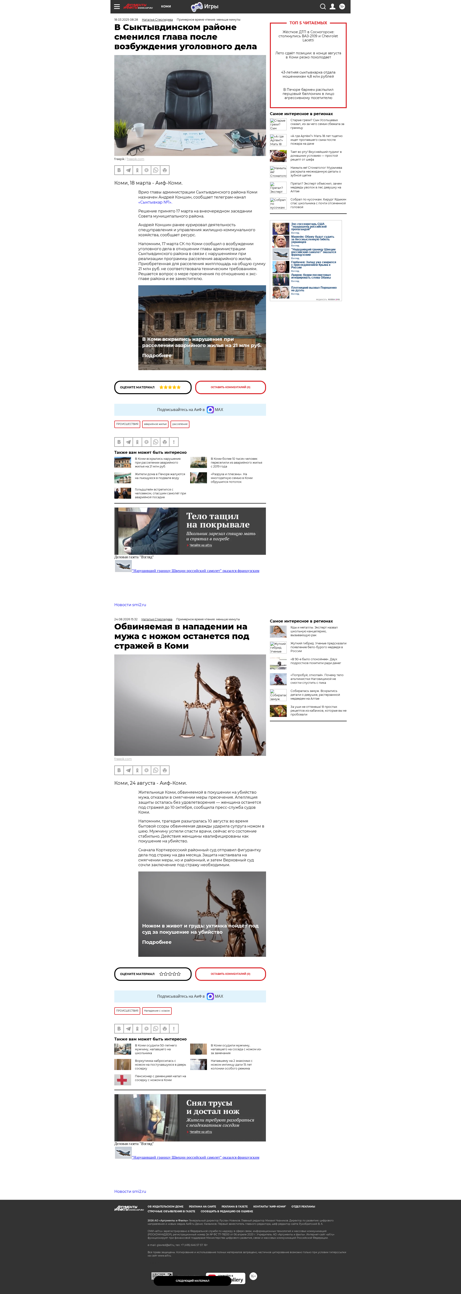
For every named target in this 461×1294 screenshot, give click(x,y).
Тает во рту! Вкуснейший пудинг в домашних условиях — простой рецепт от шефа (316, 155)
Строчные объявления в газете (171, 1211)
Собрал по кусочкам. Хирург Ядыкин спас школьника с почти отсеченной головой (318, 203)
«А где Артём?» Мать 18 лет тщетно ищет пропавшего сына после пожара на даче (317, 139)
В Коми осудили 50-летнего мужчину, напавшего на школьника (156, 1049)
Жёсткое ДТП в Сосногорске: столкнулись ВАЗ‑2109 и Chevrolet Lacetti (308, 36)
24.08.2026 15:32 (126, 619)
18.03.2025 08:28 (126, 19)
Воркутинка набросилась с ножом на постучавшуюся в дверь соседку (160, 1064)
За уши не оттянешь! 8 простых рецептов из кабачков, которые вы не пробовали (318, 710)
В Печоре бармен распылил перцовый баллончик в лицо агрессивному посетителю (308, 94)
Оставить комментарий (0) (230, 387)
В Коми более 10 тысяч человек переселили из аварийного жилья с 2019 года (236, 462)
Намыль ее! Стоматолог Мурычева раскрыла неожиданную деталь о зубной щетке (316, 171)
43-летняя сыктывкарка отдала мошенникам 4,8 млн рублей (308, 74)
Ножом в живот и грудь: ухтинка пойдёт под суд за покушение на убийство (200, 929)
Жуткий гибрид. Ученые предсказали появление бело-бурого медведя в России (318, 647)
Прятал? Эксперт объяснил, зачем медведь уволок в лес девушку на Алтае (316, 187)
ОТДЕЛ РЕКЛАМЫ (303, 1206)
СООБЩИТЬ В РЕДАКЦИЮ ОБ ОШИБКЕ (227, 1211)
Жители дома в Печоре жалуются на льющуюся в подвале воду (160, 476)
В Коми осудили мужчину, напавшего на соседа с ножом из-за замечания (236, 1049)
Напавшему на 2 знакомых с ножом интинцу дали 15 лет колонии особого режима (232, 1064)
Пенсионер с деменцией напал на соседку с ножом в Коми (160, 1078)
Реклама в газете (235, 1206)
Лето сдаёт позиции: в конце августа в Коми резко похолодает (308, 55)
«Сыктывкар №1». (155, 202)
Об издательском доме (165, 1206)
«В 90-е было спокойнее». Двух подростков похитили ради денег (316, 661)
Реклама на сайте (202, 1206)
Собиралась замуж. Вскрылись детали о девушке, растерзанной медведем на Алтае (315, 694)
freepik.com (135, 159)
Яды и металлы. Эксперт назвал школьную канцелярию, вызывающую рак (314, 631)
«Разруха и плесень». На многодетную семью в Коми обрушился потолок (232, 478)
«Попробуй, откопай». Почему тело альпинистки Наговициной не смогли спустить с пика (317, 678)
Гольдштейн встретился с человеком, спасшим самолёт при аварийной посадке (160, 493)
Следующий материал (192, 1280)
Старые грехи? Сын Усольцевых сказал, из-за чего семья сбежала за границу (317, 124)
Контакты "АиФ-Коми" (269, 1206)
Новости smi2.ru (130, 605)
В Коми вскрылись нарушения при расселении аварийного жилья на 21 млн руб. (201, 342)
